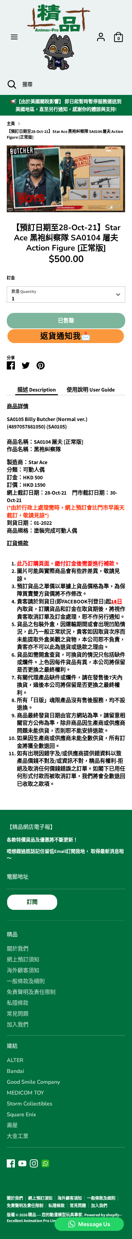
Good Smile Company (33, 1082)
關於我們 (17, 949)
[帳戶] (101, 33)
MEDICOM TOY (25, 1093)
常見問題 (17, 1014)
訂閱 (32, 901)
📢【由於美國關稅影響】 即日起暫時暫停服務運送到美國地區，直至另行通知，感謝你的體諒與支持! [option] (66, 105)
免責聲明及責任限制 (31, 992)
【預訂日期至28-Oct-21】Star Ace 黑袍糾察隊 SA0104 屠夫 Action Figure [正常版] (65, 134)
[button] (66, 335)
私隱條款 (17, 1003)
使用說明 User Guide (91, 389)
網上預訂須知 (23, 959)
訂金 (11, 277)
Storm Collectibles (29, 1103)
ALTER (15, 1060)
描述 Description (36, 389)
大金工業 (17, 1136)
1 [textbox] (13, 298)
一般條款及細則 (26, 981)
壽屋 (12, 1125)
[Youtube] (22, 1163)
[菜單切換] (14, 37)
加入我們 (17, 1024)
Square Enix (21, 1114)
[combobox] (66, 294)
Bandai (15, 1071)
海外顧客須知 (23, 970)
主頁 (11, 123)
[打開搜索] (11, 84)
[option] (66, 178)
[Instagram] (34, 1163)
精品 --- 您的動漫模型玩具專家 (55, 1214)
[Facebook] (11, 1163)
